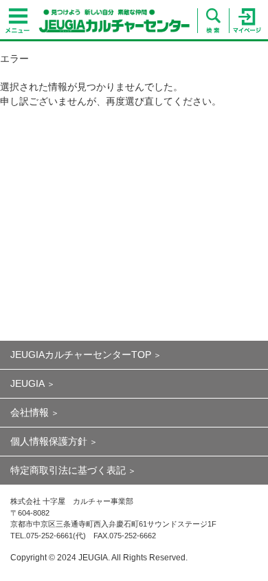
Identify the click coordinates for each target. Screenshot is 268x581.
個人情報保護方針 (48, 441)
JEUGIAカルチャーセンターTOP (80, 354)
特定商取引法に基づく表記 (68, 470)
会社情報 (29, 412)
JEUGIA (27, 383)
